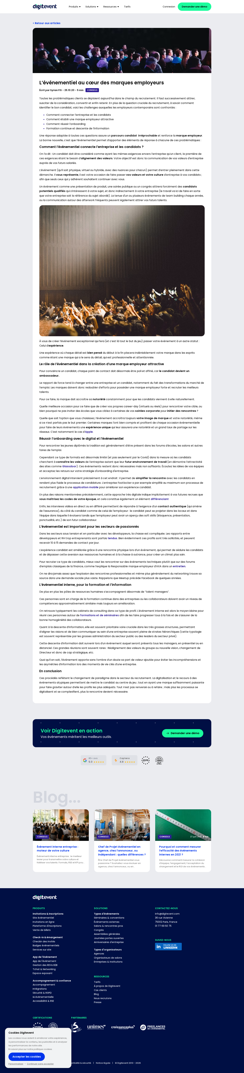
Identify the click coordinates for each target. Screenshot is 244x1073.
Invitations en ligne (43, 922)
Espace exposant (42, 973)
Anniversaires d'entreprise (109, 942)
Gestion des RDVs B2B (45, 965)
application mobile (85, 487)
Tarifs (97, 982)
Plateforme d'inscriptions (47, 926)
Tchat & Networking (44, 969)
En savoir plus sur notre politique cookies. (30, 1049)
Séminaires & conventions (109, 917)
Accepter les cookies (26, 1056)
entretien (179, 566)
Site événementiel (43, 917)
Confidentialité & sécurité (77, 1063)
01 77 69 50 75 (163, 926)
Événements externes (106, 922)
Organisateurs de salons (108, 957)
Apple (89, 432)
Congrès (99, 930)
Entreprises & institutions (108, 961)
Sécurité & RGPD (42, 992)
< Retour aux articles (46, 23)
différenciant (160, 499)
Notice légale (103, 1063)
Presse (97, 1002)
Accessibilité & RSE (43, 1001)
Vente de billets (42, 930)
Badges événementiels (46, 945)
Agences (99, 953)
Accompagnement (44, 984)
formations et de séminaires (99, 615)
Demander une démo (194, 6)
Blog (96, 994)
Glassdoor (69, 466)
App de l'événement (44, 961)
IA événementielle (43, 997)
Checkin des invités (44, 941)
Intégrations (40, 988)
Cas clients (100, 990)
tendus (112, 538)
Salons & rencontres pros (108, 926)
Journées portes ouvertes (109, 938)
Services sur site (42, 949)
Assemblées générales (107, 934)
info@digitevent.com (167, 913)
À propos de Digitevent (107, 986)
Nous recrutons (103, 998)
